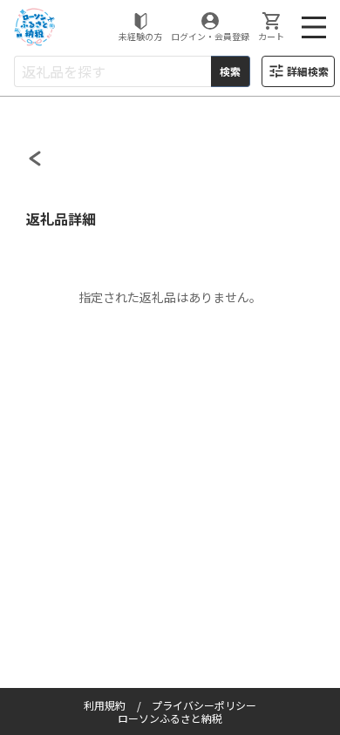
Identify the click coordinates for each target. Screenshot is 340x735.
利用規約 (105, 704)
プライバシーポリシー (204, 704)
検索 (230, 71)
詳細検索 (308, 71)
